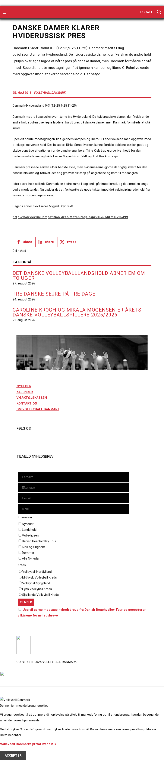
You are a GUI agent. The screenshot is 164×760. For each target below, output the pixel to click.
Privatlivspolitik (28, 627)
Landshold (29, 530)
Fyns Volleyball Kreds (37, 589)
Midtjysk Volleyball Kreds (39, 577)
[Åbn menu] (4, 12)
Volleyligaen (30, 535)
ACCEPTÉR (13, 755)
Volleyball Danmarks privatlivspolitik (28, 744)
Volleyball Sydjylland (36, 583)
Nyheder (28, 524)
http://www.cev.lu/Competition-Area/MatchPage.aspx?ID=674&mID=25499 (70, 217)
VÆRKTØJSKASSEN (31, 398)
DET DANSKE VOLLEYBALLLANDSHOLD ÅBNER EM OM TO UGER (79, 276)
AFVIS (9, 750)
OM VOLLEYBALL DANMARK (37, 409)
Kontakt (146, 12)
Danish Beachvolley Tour (39, 541)
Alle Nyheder (31, 558)
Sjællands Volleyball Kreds (40, 595)
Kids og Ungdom (33, 547)
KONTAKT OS (26, 403)
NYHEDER (23, 386)
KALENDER (24, 392)
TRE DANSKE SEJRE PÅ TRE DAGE (54, 294)
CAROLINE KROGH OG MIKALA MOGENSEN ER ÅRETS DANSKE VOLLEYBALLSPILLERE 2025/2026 (77, 312)
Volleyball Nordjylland (37, 572)
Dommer (28, 553)
